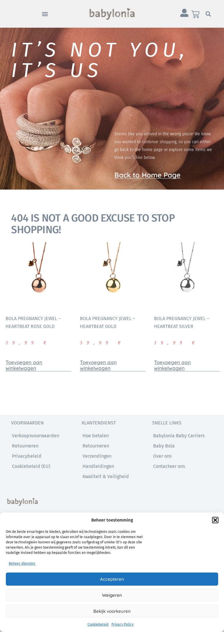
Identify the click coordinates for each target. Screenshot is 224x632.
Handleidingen (98, 466)
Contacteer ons (169, 466)
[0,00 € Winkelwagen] (195, 14)
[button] (215, 520)
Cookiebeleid (98, 624)
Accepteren (112, 579)
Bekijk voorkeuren (112, 611)
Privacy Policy (122, 624)
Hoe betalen (96, 435)
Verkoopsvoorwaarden (35, 435)
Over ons (162, 456)
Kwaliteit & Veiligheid (106, 476)
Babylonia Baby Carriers (178, 435)
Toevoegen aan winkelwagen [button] (24, 365)
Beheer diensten (22, 563)
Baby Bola (164, 446)
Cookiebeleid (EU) (31, 466)
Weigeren (112, 595)
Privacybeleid (26, 456)
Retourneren (96, 446)
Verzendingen (97, 456)
